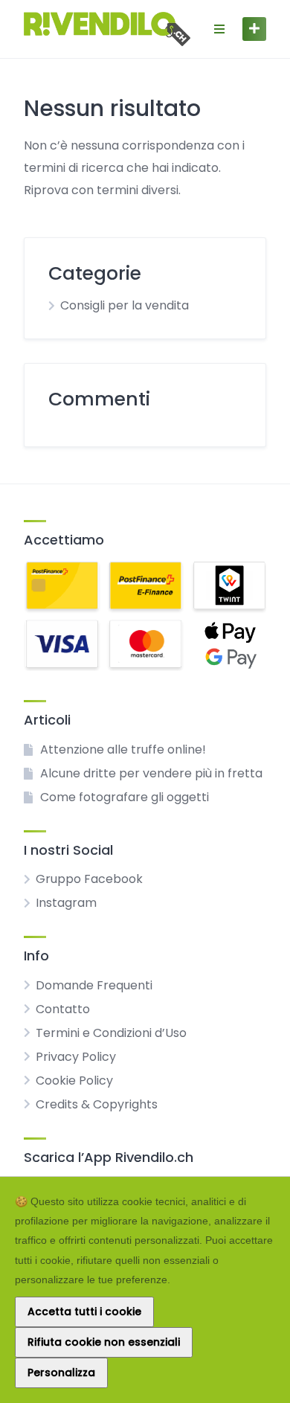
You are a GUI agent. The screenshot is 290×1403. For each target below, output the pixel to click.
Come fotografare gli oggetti (124, 797)
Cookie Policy (74, 1080)
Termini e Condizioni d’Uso (111, 1032)
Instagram (66, 902)
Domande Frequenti (94, 985)
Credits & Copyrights (97, 1104)
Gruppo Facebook (89, 878)
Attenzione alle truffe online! (123, 749)
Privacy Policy (76, 1056)
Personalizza (61, 1372)
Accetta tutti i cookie (84, 1311)
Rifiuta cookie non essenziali (104, 1342)
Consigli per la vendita (124, 305)
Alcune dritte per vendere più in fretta (151, 773)
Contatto (63, 1009)
